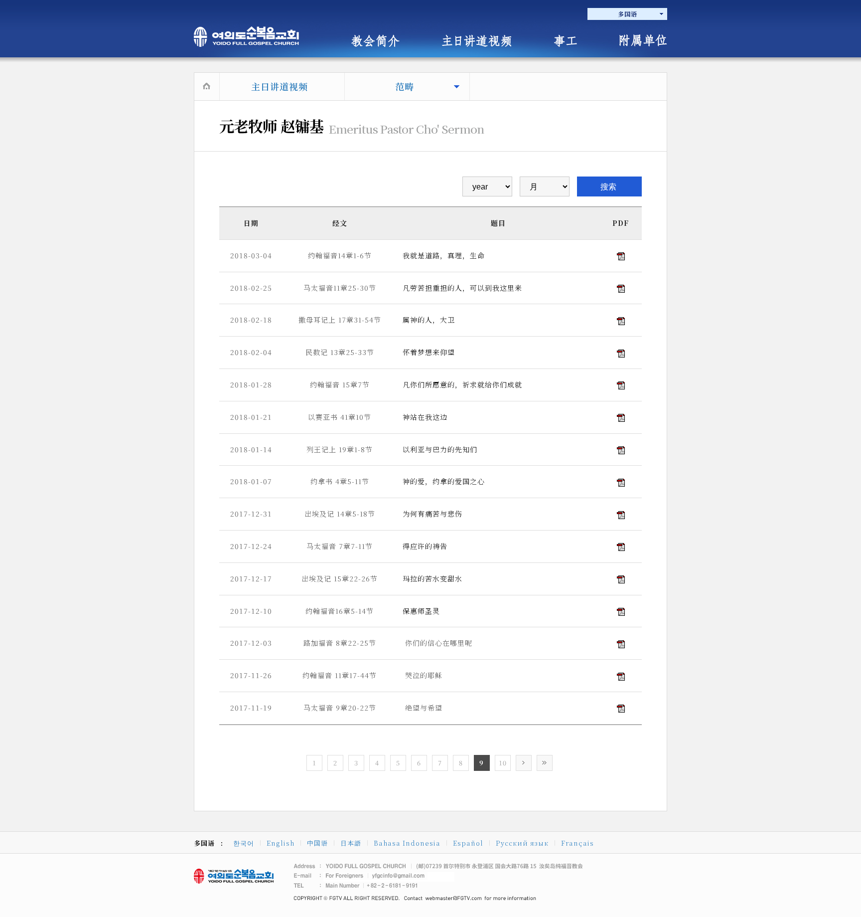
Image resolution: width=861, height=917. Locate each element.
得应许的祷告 (425, 546)
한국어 (243, 843)
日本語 (350, 843)
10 (503, 762)
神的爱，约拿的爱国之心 (444, 481)
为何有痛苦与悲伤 (432, 514)
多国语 (627, 13)
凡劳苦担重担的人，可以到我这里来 (462, 288)
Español (468, 843)
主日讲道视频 (279, 86)
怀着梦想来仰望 (429, 352)
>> (545, 763)
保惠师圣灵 (421, 611)
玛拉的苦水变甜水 (432, 578)
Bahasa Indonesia (407, 843)
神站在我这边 (425, 417)
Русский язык (522, 843)
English (280, 843)
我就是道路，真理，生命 (444, 255)
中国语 (317, 843)
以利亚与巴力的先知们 (440, 449)
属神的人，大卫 (429, 320)
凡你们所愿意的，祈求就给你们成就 (462, 384)
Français (577, 843)
